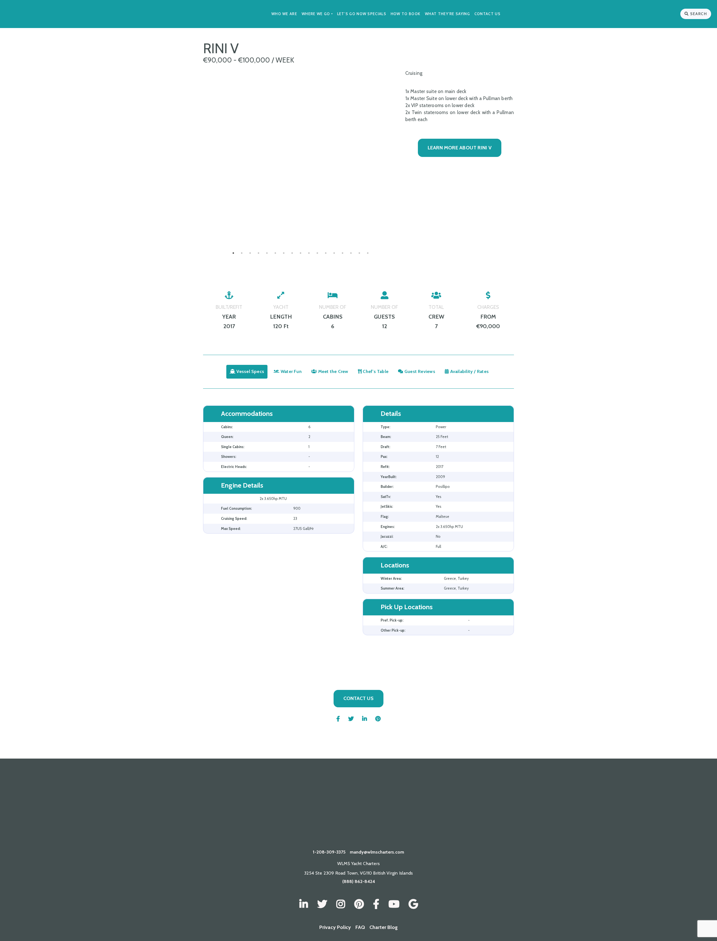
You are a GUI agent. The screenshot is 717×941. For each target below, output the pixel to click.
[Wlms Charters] (359, 904)
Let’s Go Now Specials (361, 13)
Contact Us (487, 13)
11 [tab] (317, 253)
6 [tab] (275, 253)
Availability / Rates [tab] (469, 371)
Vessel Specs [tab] (249, 371)
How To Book (405, 13)
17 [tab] (368, 253)
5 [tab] (267, 253)
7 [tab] (284, 253)
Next (402, 225)
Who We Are (284, 13)
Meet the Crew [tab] (332, 371)
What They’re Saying (447, 13)
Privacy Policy (335, 927)
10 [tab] (309, 253)
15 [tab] (351, 253)
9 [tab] (300, 253)
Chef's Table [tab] (375, 371)
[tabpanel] (301, 225)
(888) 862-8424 (358, 881)
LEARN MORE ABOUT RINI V (460, 148)
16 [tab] (359, 253)
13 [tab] (334, 253)
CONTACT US (358, 698)
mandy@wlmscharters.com (377, 852)
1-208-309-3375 (329, 852)
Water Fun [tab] (291, 371)
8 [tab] (292, 253)
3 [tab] (250, 253)
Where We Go (316, 13)
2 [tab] (242, 253)
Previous (199, 225)
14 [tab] (342, 253)
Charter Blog (383, 927)
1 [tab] (233, 253)
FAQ (360, 927)
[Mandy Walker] (303, 904)
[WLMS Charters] (322, 904)
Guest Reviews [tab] (419, 371)
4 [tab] (258, 253)
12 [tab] (326, 253)
